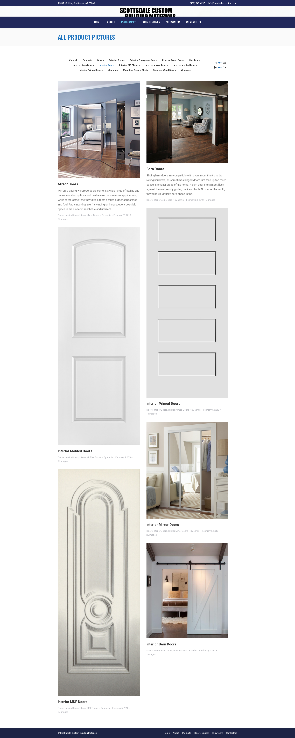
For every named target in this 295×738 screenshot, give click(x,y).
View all (73, 60)
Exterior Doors (116, 60)
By (106, 215)
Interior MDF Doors (129, 65)
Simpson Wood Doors (164, 70)
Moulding (113, 70)
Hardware (194, 60)
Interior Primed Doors (91, 70)
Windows (186, 70)
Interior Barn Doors (83, 65)
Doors (100, 60)
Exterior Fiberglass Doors (143, 60)
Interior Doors (106, 65)
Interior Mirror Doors (156, 65)
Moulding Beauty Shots (135, 70)
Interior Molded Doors (185, 65)
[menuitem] (98, 22)
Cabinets (87, 60)
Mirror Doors (68, 184)
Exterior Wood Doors (173, 60)
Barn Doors (155, 169)
